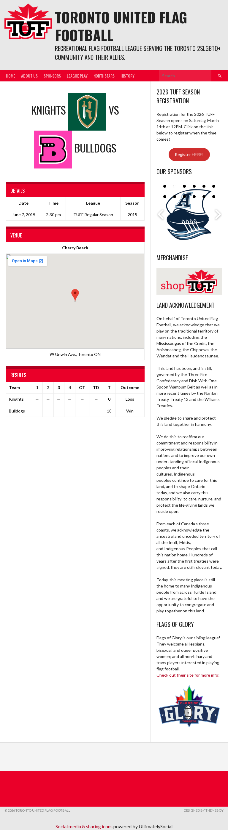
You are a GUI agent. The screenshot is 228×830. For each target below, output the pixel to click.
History (127, 76)
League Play (77, 76)
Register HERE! (189, 154)
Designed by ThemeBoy (204, 810)
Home (10, 76)
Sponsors (52, 76)
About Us (29, 76)
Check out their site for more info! (188, 675)
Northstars (104, 76)
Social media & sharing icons (84, 826)
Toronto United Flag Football (121, 26)
